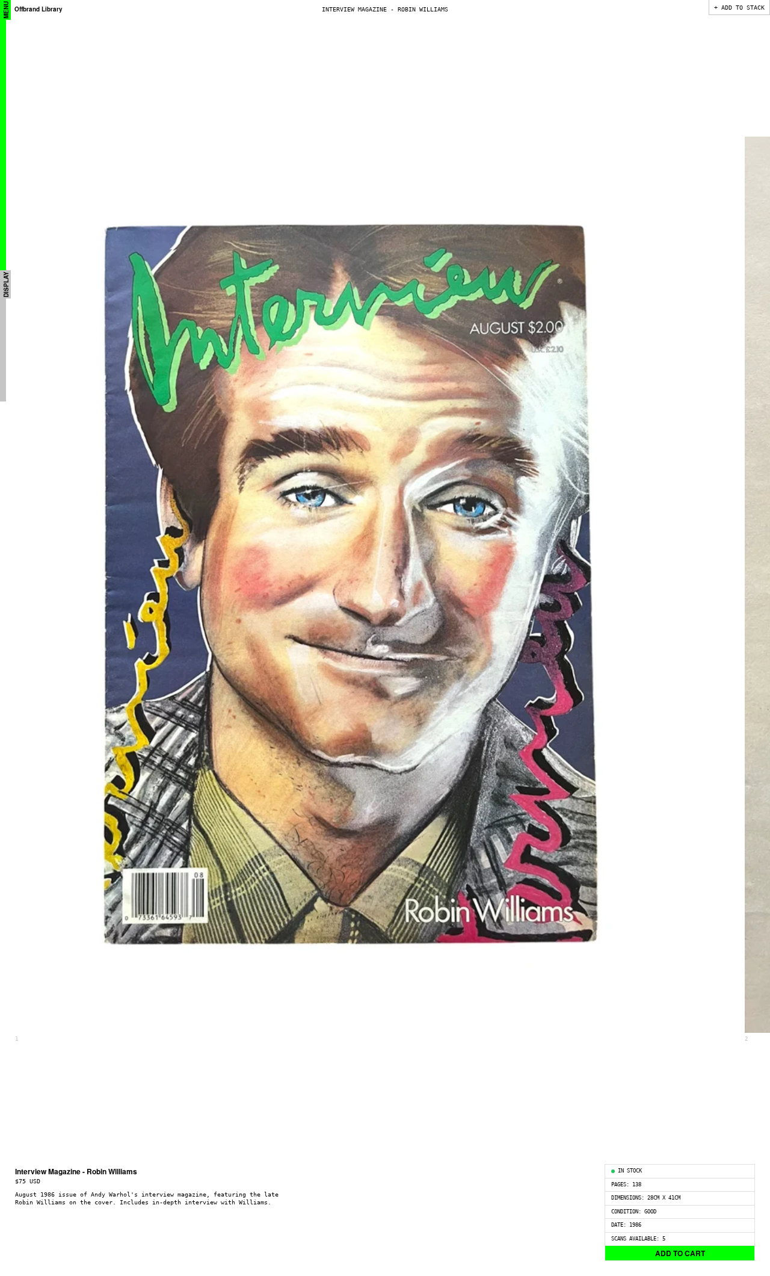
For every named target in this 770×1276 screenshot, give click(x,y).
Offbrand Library (38, 9)
